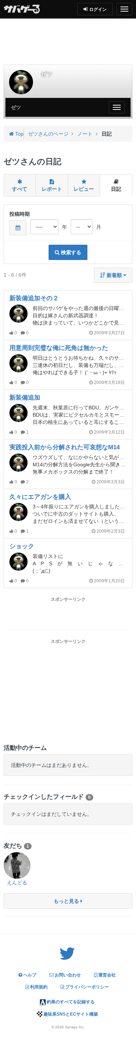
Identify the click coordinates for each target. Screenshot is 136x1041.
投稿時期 (19, 214)
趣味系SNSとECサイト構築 (70, 1014)
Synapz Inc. (75, 1027)
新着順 (114, 275)
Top (19, 134)
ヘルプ (29, 975)
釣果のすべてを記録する (70, 1001)
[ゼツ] (21, 82)
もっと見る (67, 901)
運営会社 (106, 975)
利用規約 (38, 987)
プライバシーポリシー (86, 987)
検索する (70, 252)
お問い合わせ (67, 975)
